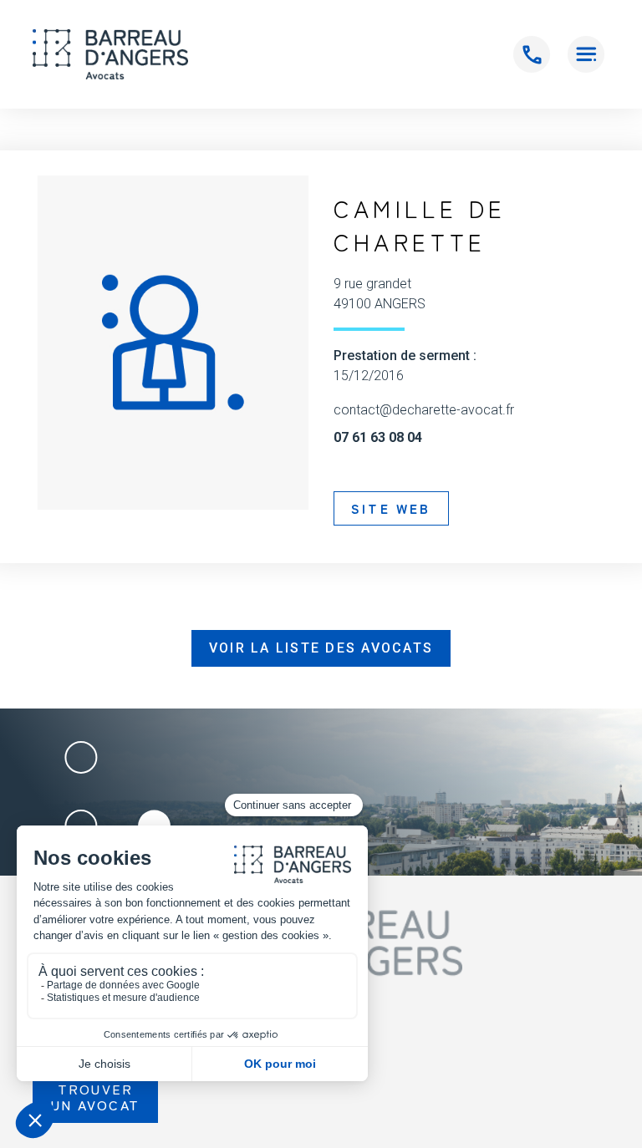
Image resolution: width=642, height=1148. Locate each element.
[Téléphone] (531, 54)
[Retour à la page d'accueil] (110, 54)
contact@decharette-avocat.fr (424, 410)
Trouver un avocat (95, 1096)
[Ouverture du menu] (586, 54)
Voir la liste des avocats (321, 648)
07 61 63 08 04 (378, 437)
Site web (391, 508)
